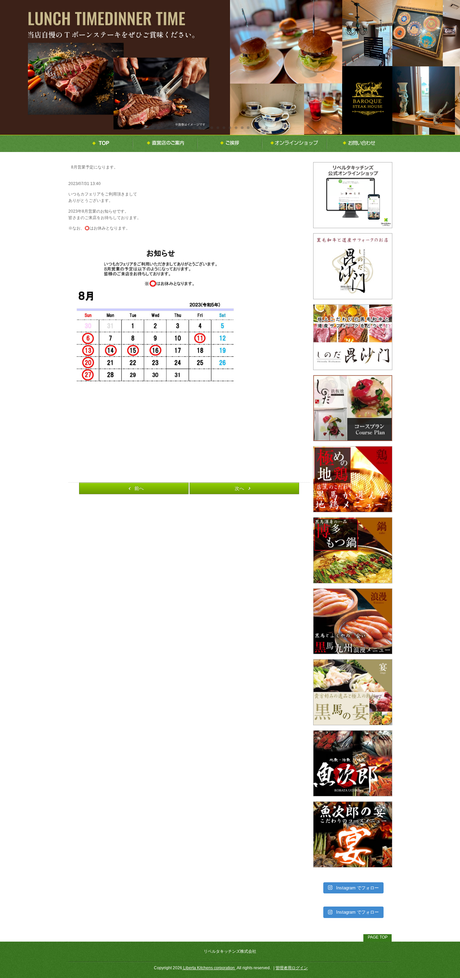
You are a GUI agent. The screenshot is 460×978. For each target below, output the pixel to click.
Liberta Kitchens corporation (209, 968)
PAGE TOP (378, 937)
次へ (239, 488)
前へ (139, 488)
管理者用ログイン (291, 968)
